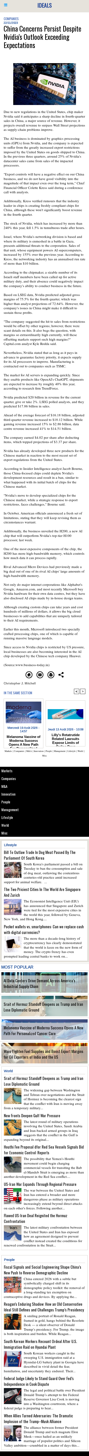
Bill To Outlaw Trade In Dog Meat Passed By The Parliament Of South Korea (40, 855)
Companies (8, 778)
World (5, 825)
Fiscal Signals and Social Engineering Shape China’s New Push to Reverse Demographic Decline (42, 1270)
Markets (6, 770)
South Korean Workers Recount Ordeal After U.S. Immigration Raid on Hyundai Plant (40, 1344)
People (5, 801)
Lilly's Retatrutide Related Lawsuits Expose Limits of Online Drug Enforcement (66, 738)
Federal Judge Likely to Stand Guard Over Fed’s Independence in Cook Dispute (39, 1381)
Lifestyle (7, 817)
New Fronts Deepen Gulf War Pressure (32, 1115)
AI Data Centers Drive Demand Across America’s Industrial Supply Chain (39, 983)
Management (10, 809)
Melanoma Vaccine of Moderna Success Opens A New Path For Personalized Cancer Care (43, 1030)
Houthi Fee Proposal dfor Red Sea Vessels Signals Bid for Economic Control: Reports (44, 1149)
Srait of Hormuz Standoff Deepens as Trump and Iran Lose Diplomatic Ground (43, 1007)
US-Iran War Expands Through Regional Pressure (40, 1184)
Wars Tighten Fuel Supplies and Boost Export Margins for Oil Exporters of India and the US (43, 1054)
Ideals (44, 5)
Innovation (8, 794)
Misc (4, 832)
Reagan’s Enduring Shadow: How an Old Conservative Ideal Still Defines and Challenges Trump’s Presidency (44, 1307)
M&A (4, 786)
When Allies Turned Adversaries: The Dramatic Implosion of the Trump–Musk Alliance (38, 1418)
